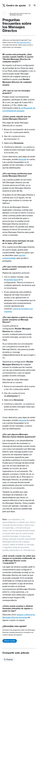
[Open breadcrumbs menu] (4, 14)
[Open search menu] (35, 5)
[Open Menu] (30, 5)
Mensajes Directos (23, 42)
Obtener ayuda (9, 641)
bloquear (22, 159)
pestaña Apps (12, 279)
